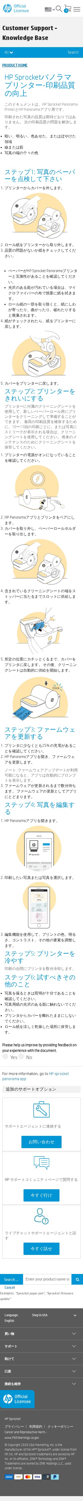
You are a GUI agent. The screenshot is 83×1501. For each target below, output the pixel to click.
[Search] (59, 9)
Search (73, 52)
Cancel (10, 1287)
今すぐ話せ (41, 1248)
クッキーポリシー (60, 1426)
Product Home (15, 65)
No (29, 1057)
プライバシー (14, 1426)
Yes (14, 1057)
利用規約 (35, 1426)
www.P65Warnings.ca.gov (22, 1438)
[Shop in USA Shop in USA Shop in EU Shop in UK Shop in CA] (51, 9)
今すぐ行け (41, 1195)
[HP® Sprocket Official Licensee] (16, 8)
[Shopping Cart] (68, 9)
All (7, 52)
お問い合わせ (42, 1142)
